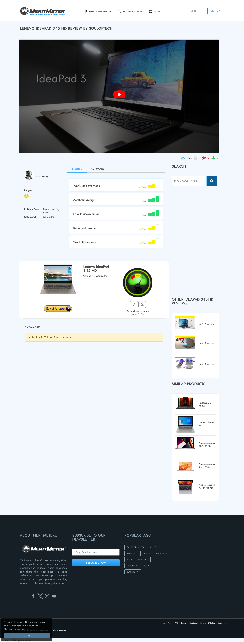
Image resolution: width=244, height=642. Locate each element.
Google (142, 559)
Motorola (132, 565)
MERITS (77, 169)
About (170, 623)
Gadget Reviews (135, 547)
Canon (146, 553)
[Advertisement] (197, 241)
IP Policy (211, 623)
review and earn (132, 11)
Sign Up (215, 10)
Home (163, 623)
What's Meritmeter (100, 11)
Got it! (27, 635)
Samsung (131, 553)
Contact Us (221, 623)
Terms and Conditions (189, 623)
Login (194, 11)
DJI (154, 559)
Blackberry (132, 571)
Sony (129, 559)
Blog (157, 11)
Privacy (203, 623)
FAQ (177, 623)
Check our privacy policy (16, 629)
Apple (153, 547)
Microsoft (161, 553)
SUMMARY (97, 169)
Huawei (147, 565)
